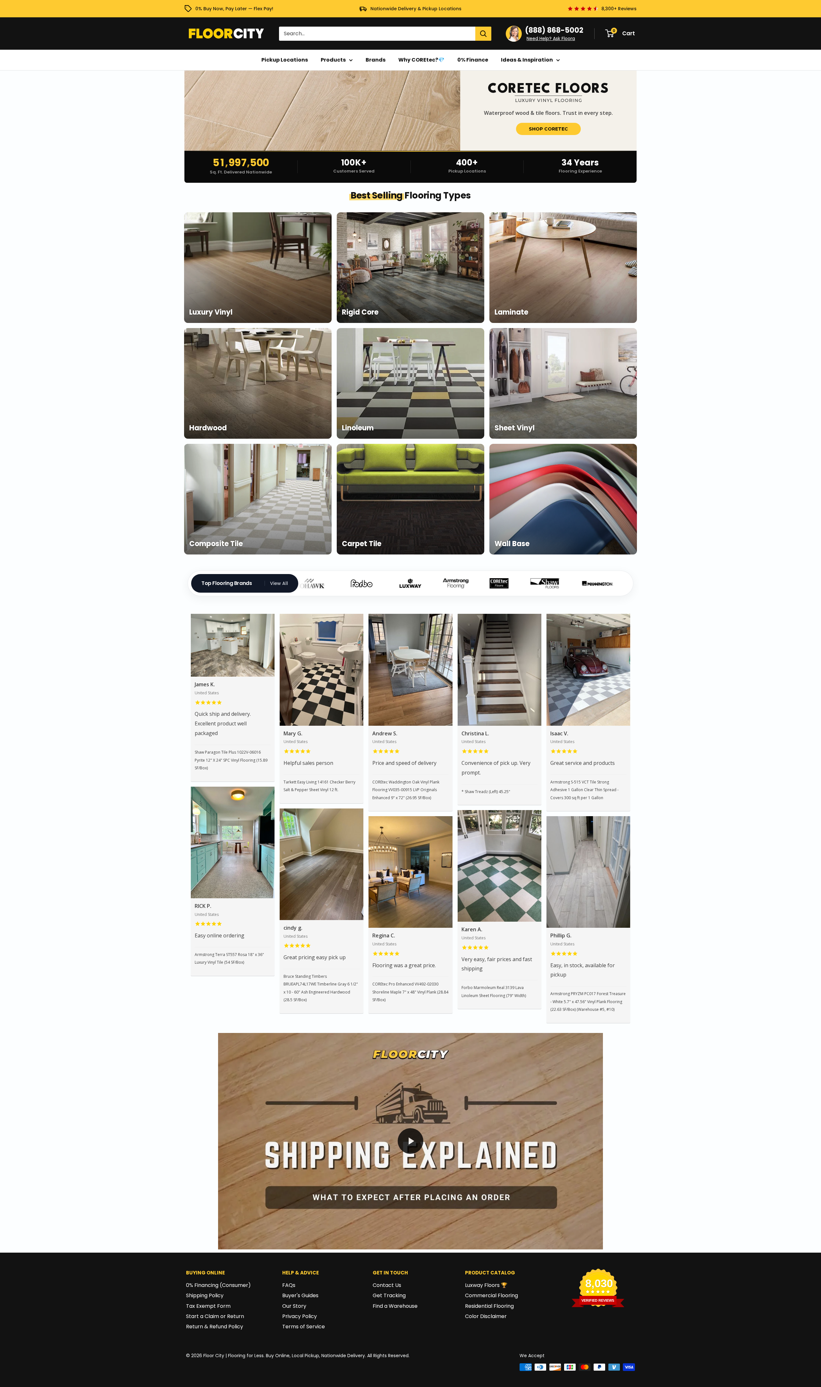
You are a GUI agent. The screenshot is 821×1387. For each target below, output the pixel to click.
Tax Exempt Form (208, 1306)
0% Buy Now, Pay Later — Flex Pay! (234, 8)
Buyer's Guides (300, 1295)
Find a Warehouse (395, 1306)
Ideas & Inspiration (527, 59)
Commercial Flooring (491, 1295)
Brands (375, 59)
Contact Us (387, 1285)
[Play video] (410, 1141)
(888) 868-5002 (554, 30)
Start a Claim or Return (215, 1316)
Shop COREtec (548, 129)
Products (333, 59)
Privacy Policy (299, 1316)
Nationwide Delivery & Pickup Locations (415, 8)
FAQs (288, 1285)
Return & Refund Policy (214, 1326)
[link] (410, 111)
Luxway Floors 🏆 (486, 1285)
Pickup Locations (284, 59)
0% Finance (472, 59)
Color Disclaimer (486, 1316)
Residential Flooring (489, 1306)
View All (279, 583)
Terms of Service (303, 1326)
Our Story (294, 1306)
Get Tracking (389, 1295)
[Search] (483, 34)
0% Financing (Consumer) (218, 1285)
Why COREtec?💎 (421, 59)
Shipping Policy (205, 1295)
